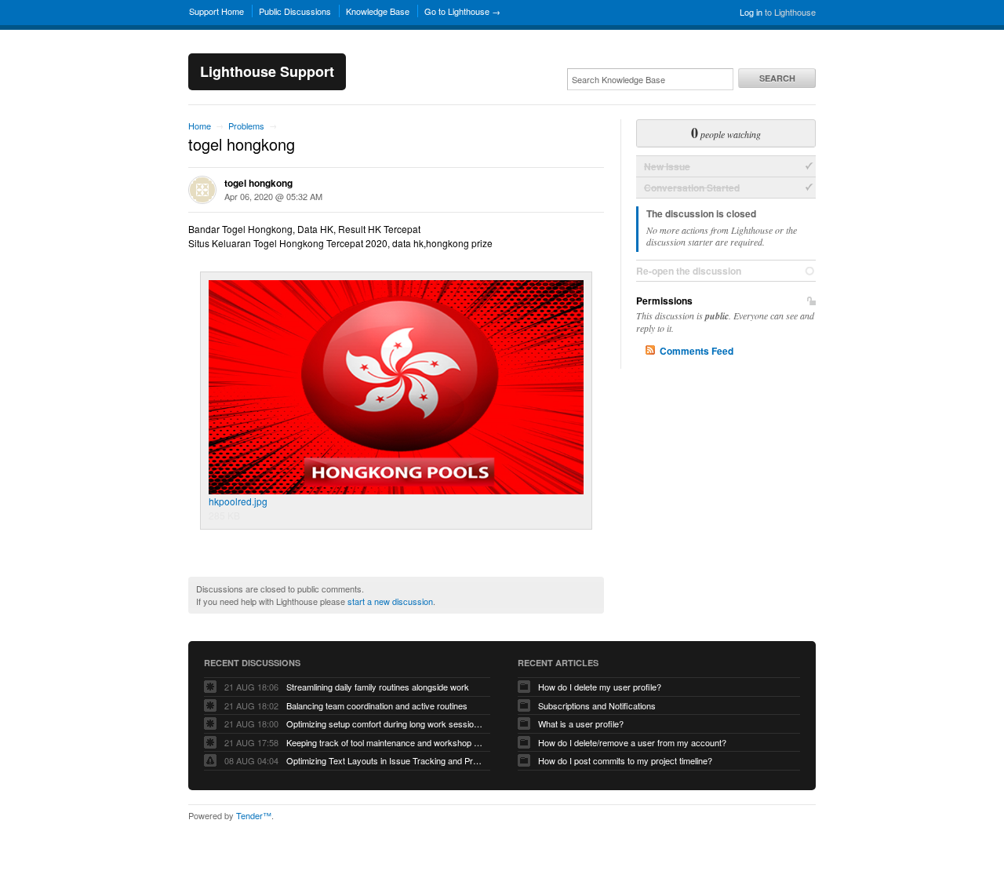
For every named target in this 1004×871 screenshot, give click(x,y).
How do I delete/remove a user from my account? (632, 742)
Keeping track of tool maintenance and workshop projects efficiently (384, 742)
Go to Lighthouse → (462, 11)
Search (777, 78)
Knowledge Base (377, 11)
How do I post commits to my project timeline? (625, 760)
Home (199, 125)
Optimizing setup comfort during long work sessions (384, 723)
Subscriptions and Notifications (597, 705)
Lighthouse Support (267, 71)
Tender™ (253, 815)
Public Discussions (295, 11)
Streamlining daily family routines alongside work (377, 686)
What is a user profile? (581, 723)
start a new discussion (390, 601)
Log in (751, 11)
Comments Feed (696, 351)
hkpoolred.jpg (238, 501)
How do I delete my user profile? (599, 686)
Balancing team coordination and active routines (376, 705)
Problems (246, 125)
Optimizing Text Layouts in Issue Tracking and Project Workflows (384, 760)
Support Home (216, 11)
